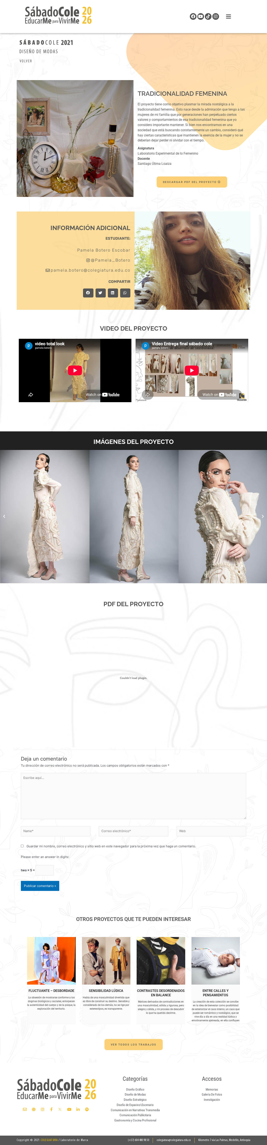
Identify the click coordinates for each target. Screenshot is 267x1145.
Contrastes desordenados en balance (161, 993)
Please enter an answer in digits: (45, 857)
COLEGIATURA (49, 1140)
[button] (88, 292)
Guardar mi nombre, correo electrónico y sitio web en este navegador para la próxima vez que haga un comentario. (111, 846)
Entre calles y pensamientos (216, 993)
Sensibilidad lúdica (106, 991)
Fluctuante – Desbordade (51, 991)
